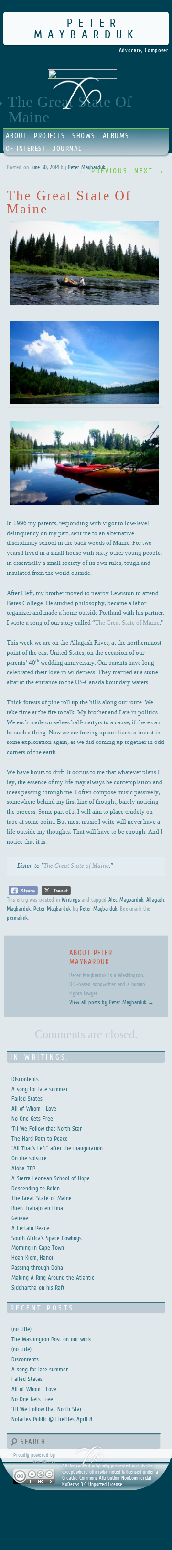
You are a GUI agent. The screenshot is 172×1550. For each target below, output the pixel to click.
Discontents (25, 1079)
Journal (67, 148)
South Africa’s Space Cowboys (46, 1238)
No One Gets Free (32, 1118)
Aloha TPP (23, 1168)
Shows (84, 135)
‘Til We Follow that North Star (46, 1128)
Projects (49, 135)
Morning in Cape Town (37, 1247)
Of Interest (26, 148)
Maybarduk (19, 908)
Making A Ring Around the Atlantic (52, 1277)
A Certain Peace (30, 1228)
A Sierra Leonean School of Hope (50, 1178)
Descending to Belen (35, 1188)
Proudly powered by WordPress (34, 1458)
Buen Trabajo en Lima (37, 1207)
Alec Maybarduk (125, 899)
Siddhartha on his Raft (37, 1287)
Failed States (27, 1098)
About (16, 135)
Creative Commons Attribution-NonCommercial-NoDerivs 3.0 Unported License (107, 1481)
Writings (71, 899)
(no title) (21, 1329)
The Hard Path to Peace (39, 1138)
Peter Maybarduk (86, 28)
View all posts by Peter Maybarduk (111, 1002)
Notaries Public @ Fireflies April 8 (51, 1419)
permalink (17, 917)
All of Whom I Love (33, 1108)
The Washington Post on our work (51, 1339)
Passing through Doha (37, 1267)
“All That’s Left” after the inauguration (57, 1148)
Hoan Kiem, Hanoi (32, 1257)
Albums (116, 135)
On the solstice (29, 1158)
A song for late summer (39, 1089)
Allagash (155, 899)
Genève (19, 1217)
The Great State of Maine (127, 622)
